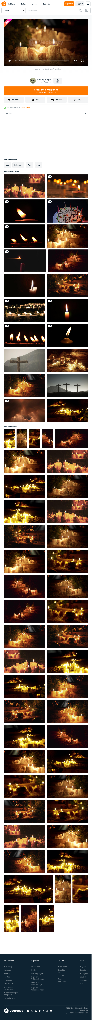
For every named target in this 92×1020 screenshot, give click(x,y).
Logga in (80, 4)
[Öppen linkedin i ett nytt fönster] (36, 1010)
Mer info (9, 112)
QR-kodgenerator (11, 997)
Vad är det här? (26, 108)
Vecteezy (7, 969)
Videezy (7, 972)
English (81, 965)
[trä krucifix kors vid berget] (24, 359)
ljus (7, 164)
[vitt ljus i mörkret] (67, 334)
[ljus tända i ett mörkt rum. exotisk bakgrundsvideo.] (24, 284)
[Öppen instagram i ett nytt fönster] (32, 1010)
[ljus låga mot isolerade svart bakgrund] (67, 309)
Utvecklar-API (9, 983)
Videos (34, 4)
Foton (23, 4)
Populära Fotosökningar (36, 982)
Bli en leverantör (60, 979)
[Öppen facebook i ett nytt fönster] (28, 1010)
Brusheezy (8, 965)
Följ (57, 82)
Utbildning (8, 979)
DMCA (33, 969)
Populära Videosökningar (37, 988)
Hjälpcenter (61, 965)
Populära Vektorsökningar (37, 977)
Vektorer (11, 4)
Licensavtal (35, 965)
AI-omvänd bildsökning (8, 987)
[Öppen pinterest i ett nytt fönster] (39, 1010)
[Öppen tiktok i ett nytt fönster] (43, 1010)
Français (81, 979)
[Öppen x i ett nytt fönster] (47, 1010)
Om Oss (59, 974)
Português (82, 972)
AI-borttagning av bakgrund (11, 992)
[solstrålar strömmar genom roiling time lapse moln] (24, 409)
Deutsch (81, 976)
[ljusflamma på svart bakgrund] (24, 210)
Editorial (46, 4)
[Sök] (80, 10)
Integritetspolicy (80, 1011)
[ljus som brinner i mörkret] (24, 185)
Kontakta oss (59, 970)
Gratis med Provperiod (46, 90)
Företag (7, 976)
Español (81, 969)
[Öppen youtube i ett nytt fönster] (51, 1010)
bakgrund (18, 164)
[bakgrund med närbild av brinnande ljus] (25, 260)
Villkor (70, 1011)
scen (38, 164)
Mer (79, 983)
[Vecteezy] (3, 3)
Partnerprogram (37, 972)
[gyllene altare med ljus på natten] (67, 359)
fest (29, 164)
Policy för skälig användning (74, 1013)
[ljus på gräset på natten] (24, 309)
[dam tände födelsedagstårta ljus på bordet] (67, 210)
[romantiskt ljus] (67, 185)
